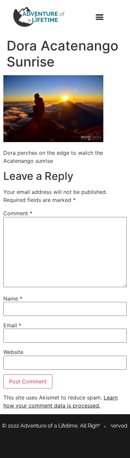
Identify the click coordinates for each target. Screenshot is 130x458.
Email (12, 325)
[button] (99, 16)
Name (12, 298)
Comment (17, 213)
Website (13, 352)
